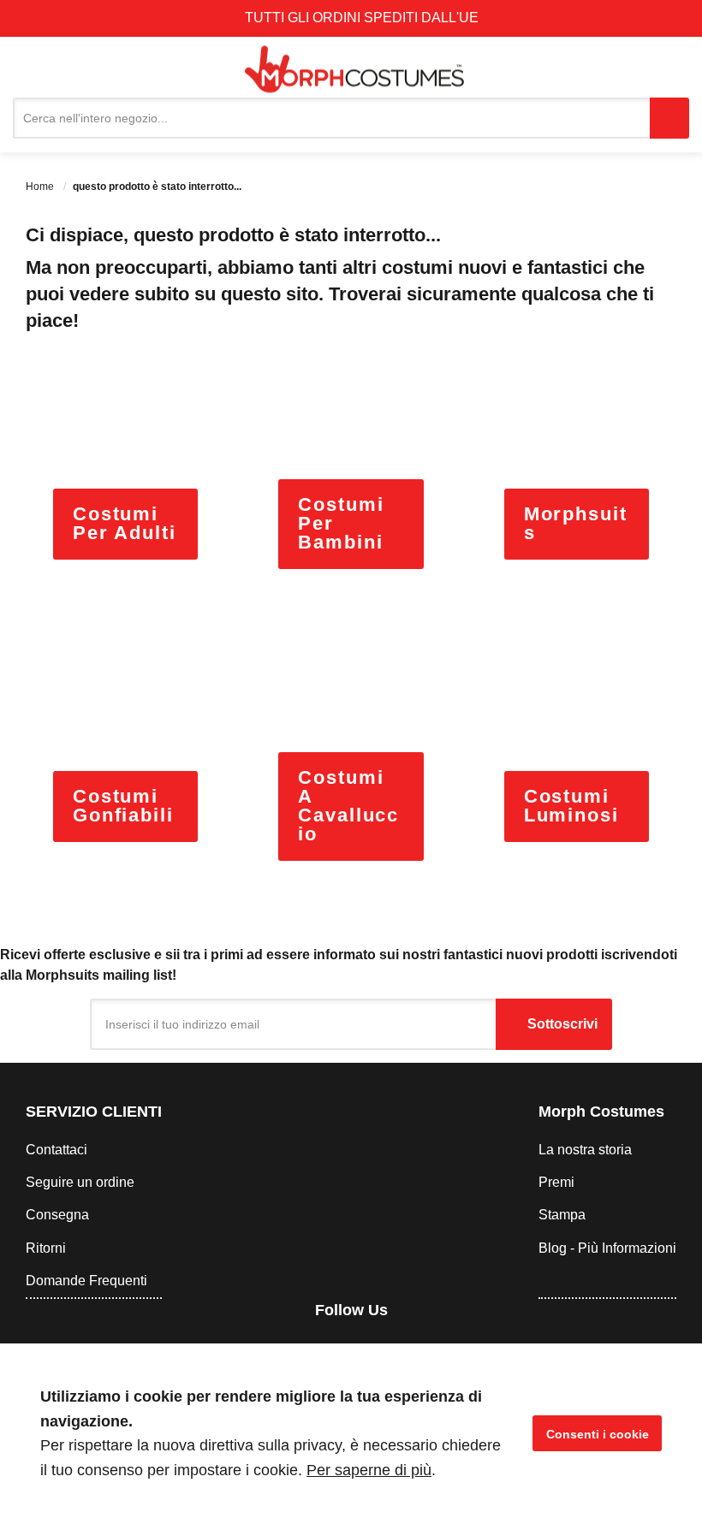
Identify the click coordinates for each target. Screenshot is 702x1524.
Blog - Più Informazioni (607, 1248)
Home (41, 187)
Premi (556, 1182)
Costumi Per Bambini (341, 523)
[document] (351, 1434)
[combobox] (331, 118)
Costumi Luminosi (571, 806)
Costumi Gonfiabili (123, 806)
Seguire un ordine (80, 1182)
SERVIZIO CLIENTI (94, 1111)
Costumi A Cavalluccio (348, 806)
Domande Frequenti (86, 1280)
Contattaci (56, 1149)
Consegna (57, 1214)
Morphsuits (576, 523)
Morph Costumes (601, 1111)
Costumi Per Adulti (124, 523)
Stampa (562, 1214)
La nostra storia (585, 1149)
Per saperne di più (368, 1470)
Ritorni (46, 1248)
